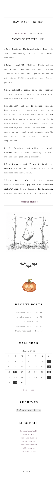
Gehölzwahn (20, 33)
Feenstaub (28, 434)
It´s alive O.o (29, 321)
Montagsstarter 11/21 (28, 39)
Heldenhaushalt (28, 431)
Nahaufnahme (29, 441)
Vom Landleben (29, 438)
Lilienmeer (29, 448)
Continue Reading (29, 202)
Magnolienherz (29, 444)
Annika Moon (29, 451)
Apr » (34, 390)
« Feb (24, 390)
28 (49, 377)
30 (15, 382)
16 (15, 372)
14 (49, 366)
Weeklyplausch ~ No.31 (29, 317)
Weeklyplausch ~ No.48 (29, 326)
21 (49, 372)
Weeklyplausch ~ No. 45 (29, 330)
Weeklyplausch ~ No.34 (29, 312)
